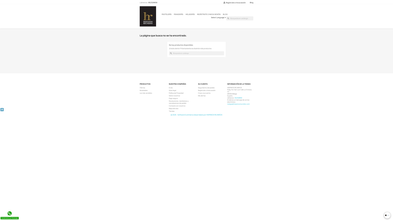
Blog (251, 2)
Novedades (144, 90)
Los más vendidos (146, 93)
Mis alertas (202, 96)
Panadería (178, 14)
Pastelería (167, 14)
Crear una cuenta (204, 93)
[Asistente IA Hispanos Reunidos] (387, 215)
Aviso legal (172, 90)
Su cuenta (203, 84)
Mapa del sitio (173, 108)
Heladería (190, 14)
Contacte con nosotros (177, 106)
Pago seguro (173, 98)
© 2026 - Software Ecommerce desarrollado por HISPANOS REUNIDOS (196, 115)
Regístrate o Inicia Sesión (209, 14)
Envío (171, 88)
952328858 (152, 2)
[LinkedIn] (2, 109)
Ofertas (142, 88)
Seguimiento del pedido (206, 88)
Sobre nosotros (174, 96)
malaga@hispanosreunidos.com (238, 104)
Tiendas (171, 111)
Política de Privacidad (176, 93)
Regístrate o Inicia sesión (207, 90)
